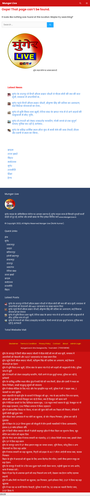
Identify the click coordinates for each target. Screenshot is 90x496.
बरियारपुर (11, 252)
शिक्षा (10, 174)
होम (6, 237)
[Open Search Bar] (80, 3)
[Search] (50, 24)
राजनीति (12, 170)
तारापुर (10, 263)
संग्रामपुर (10, 259)
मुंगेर (10, 166)
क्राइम (10, 150)
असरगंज (10, 267)
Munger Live (9, 3)
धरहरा (9, 248)
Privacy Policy (45, 343)
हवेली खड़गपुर (13, 256)
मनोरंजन (12, 162)
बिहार (10, 158)
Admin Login (75, 343)
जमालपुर (11, 244)
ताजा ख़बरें (13, 154)
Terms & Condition (28, 343)
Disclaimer (13, 343)
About (65, 343)
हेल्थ (10, 178)
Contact (56, 343)
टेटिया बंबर (11, 271)
